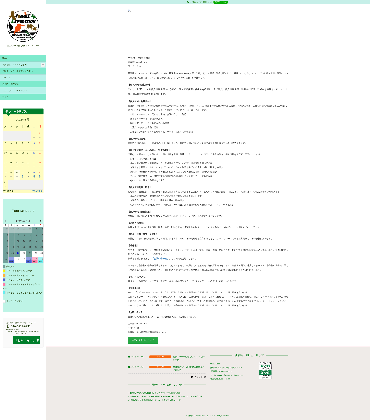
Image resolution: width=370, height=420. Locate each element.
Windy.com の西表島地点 (170, 393)
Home (4, 58)
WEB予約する (220, 2)
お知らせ (160, 357)
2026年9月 (37, 191)
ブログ (5, 97)
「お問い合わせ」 (160, 258)
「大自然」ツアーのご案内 (14, 65)
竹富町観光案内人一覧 (171, 400)
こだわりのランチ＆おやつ (14, 90)
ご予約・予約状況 (10, 84)
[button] (143, 340)
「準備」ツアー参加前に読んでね (17, 71)
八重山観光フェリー (183, 396)
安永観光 (198, 396)
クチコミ (6, 78)
